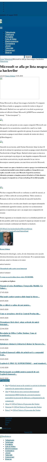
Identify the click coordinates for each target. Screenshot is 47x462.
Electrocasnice (11, 41)
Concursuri (10, 50)
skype (30, 229)
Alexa (7, 404)
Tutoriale (9, 48)
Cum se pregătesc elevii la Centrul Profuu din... (20, 313)
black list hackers (10, 229)
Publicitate (9, 9)
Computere (10, 44)
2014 (2, 229)
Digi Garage (9, 5)
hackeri (18, 229)
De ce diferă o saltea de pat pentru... (15, 305)
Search (28, 57)
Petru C (7, 410)
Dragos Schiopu (10, 76)
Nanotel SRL (28, 432)
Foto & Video (10, 39)
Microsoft (24, 229)
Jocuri (8, 46)
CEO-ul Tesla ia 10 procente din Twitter (25, 404)
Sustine (7, 7)
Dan (6, 385)
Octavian (8, 407)
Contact (8, 11)
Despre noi (9, 3)
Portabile (9, 37)
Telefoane (9, 35)
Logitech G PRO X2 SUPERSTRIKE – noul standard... (23, 363)
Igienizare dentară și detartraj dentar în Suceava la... (22, 344)
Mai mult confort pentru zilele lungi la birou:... (20, 296)
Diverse (8, 53)
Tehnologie (10, 32)
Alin (6, 392)
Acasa (2, 59)
